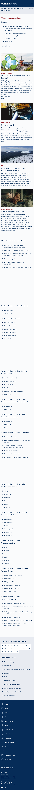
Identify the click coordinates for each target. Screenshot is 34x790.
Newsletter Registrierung (7, 784)
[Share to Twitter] (10, 46)
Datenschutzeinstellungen (8, 776)
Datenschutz (4, 774)
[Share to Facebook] (6, 46)
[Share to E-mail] (3, 46)
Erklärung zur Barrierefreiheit (8, 778)
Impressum (4, 772)
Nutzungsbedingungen (7, 782)
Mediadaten (4, 780)
